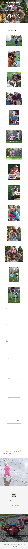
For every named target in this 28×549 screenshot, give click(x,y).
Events (17, 505)
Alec (15, 505)
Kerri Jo (14, 500)
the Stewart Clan (11, 4)
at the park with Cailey (14, 529)
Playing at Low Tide (14, 474)
